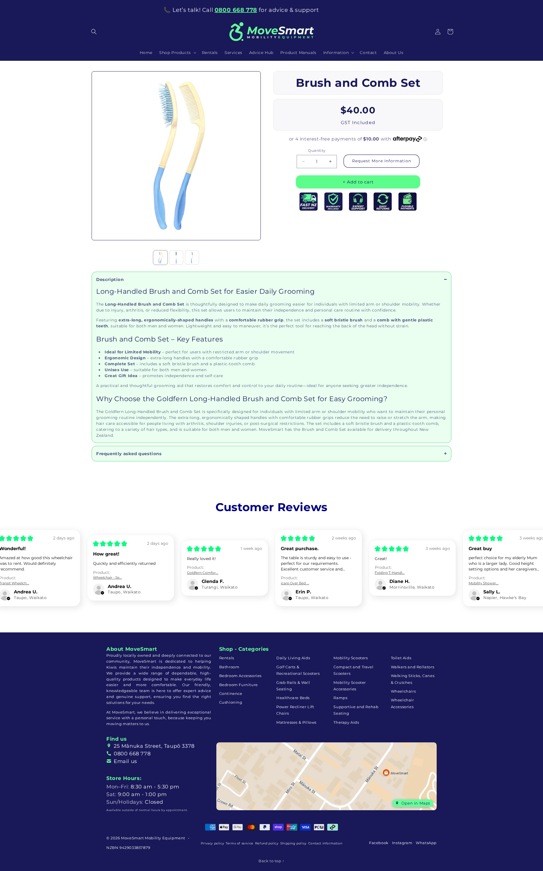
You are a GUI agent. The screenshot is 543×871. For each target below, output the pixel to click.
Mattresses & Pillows (296, 722)
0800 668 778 (132, 754)
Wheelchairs (403, 691)
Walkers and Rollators (412, 667)
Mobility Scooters (350, 658)
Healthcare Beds (293, 697)
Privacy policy (212, 843)
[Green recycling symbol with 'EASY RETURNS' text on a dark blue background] (383, 202)
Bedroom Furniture (238, 684)
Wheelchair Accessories (402, 703)
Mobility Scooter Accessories (349, 685)
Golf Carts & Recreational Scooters (298, 670)
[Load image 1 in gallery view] (160, 257)
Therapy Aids (346, 722)
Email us (125, 761)
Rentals (226, 658)
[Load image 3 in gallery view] (192, 257)
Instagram (402, 842)
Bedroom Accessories (240, 675)
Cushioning (230, 702)
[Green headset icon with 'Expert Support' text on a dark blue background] (358, 202)
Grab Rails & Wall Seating (293, 685)
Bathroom (229, 667)
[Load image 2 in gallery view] (176, 257)
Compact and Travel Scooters (353, 670)
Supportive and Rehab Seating (355, 710)
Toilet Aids (401, 658)
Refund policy (267, 843)
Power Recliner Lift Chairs (295, 710)
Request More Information (381, 160)
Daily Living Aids (293, 658)
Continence (230, 693)
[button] (94, 31)
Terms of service (239, 843)
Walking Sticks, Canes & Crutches (413, 678)
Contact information (325, 843)
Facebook (379, 842)
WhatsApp (426, 842)
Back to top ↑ (271, 861)
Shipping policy (293, 843)
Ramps (340, 697)
